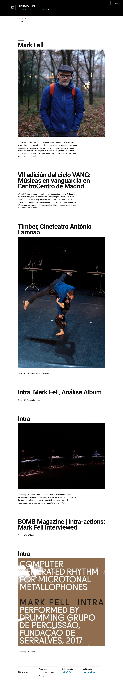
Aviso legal (43, 669)
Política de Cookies (46, 672)
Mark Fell (30, 45)
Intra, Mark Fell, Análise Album (60, 392)
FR (119, 3)
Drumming (26, 6)
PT (113, 3)
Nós (19, 10)
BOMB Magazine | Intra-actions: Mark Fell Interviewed (61, 524)
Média (47, 10)
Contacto (42, 676)
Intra (24, 419)
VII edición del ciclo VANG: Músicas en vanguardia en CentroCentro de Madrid (54, 180)
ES (117, 3)
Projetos (37, 10)
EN (115, 3)
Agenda (28, 10)
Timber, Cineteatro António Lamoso (54, 229)
